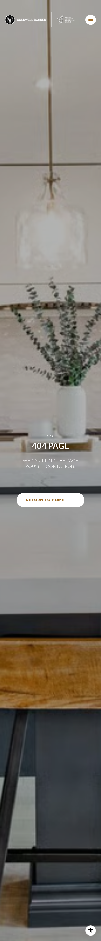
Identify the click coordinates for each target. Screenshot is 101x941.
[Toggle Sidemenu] (90, 20)
